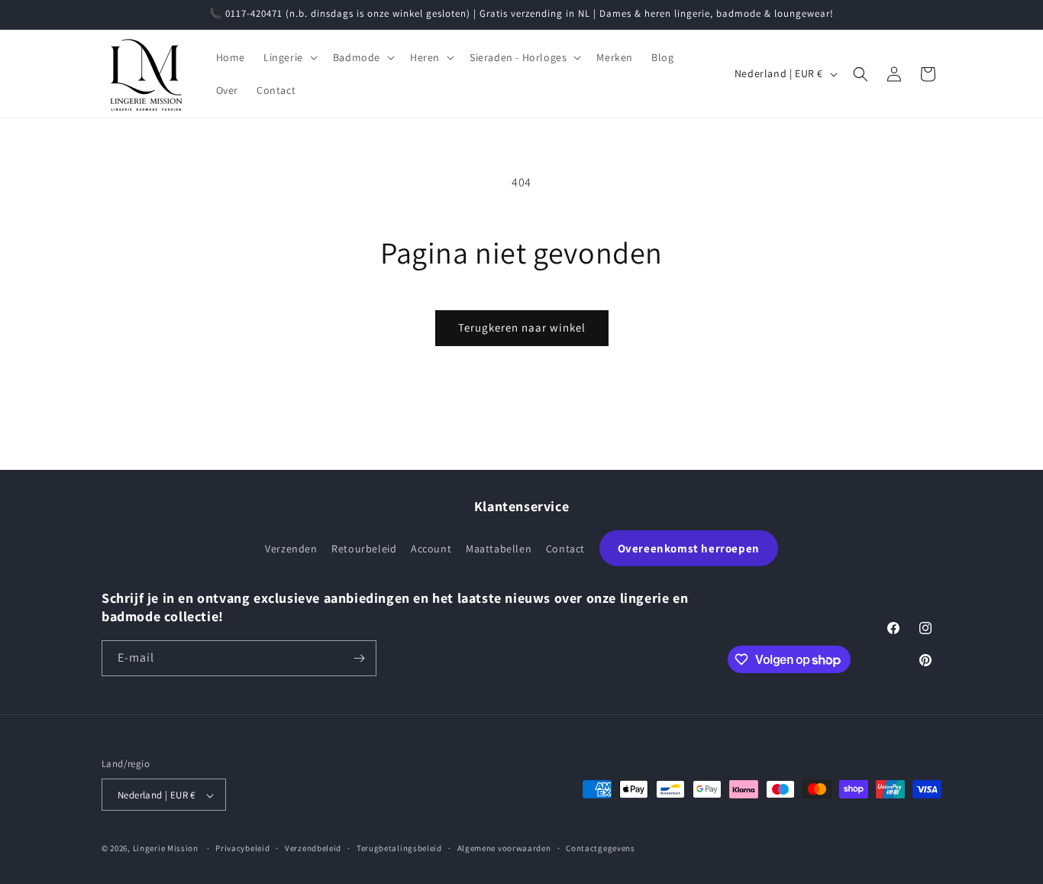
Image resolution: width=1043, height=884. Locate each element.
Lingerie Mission (166, 849)
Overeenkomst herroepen (689, 548)
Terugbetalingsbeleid (399, 848)
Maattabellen (498, 548)
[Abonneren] (359, 658)
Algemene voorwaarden (504, 848)
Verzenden (291, 548)
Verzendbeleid (313, 848)
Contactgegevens (600, 848)
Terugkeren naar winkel (522, 327)
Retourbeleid (363, 548)
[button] (289, 57)
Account (431, 548)
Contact (565, 548)
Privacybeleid (242, 848)
